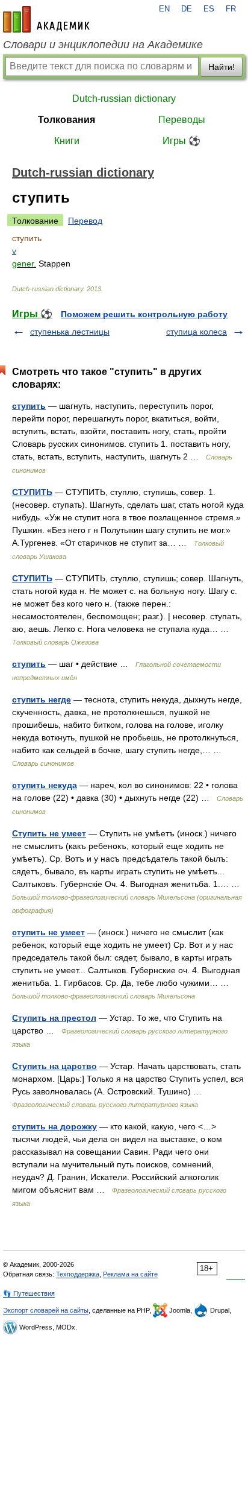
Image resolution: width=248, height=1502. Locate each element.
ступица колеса (196, 331)
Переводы (181, 120)
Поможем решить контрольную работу (144, 314)
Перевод (85, 221)
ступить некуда (44, 785)
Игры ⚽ (181, 141)
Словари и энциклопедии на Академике (103, 45)
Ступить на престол (54, 1018)
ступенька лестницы (70, 331)
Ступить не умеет (49, 833)
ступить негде (41, 699)
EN (164, 9)
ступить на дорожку (54, 1126)
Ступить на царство (54, 1066)
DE (186, 9)
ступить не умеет (48, 932)
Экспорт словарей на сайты (45, 1310)
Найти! (221, 67)
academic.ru (46, 19)
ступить (29, 406)
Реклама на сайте (130, 1274)
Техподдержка (77, 1274)
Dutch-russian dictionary (124, 98)
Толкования (66, 120)
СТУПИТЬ (32, 492)
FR (231, 9)
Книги (66, 141)
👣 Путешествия (29, 1293)
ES (208, 9)
